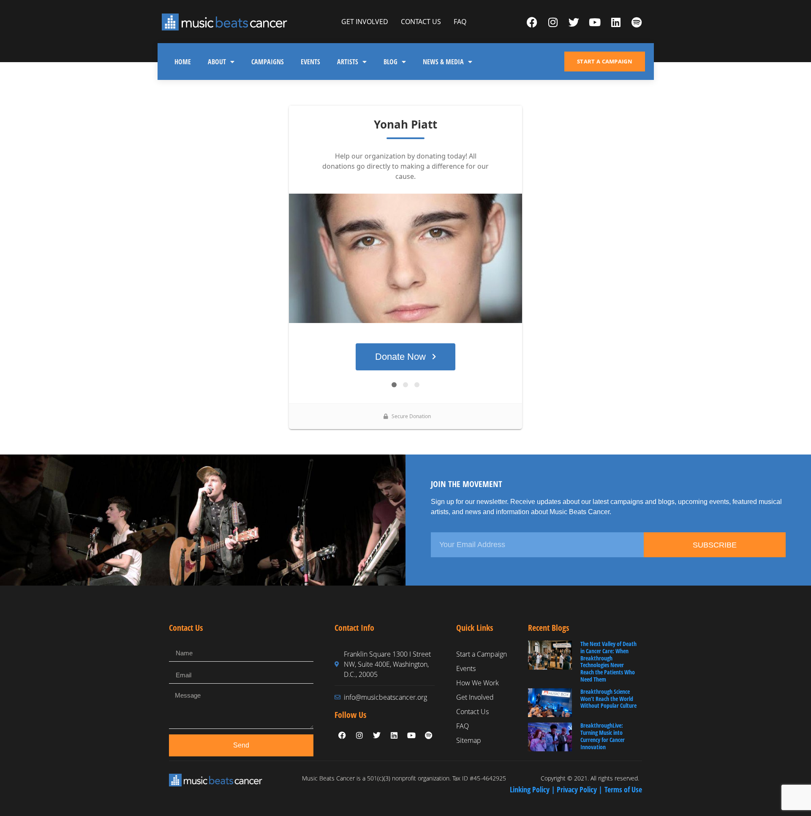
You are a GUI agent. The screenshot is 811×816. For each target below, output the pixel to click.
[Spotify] (636, 22)
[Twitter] (574, 22)
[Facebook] (532, 22)
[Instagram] (552, 22)
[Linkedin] (615, 22)
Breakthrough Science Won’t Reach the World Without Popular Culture (608, 698)
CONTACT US (421, 21)
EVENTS (310, 61)
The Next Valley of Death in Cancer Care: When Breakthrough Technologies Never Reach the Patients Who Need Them (608, 661)
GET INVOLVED (364, 21)
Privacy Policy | (580, 789)
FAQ (460, 21)
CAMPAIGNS (267, 61)
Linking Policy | (533, 789)
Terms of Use (623, 789)
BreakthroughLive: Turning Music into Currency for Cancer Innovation (602, 735)
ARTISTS (347, 61)
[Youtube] (594, 22)
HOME (182, 61)
